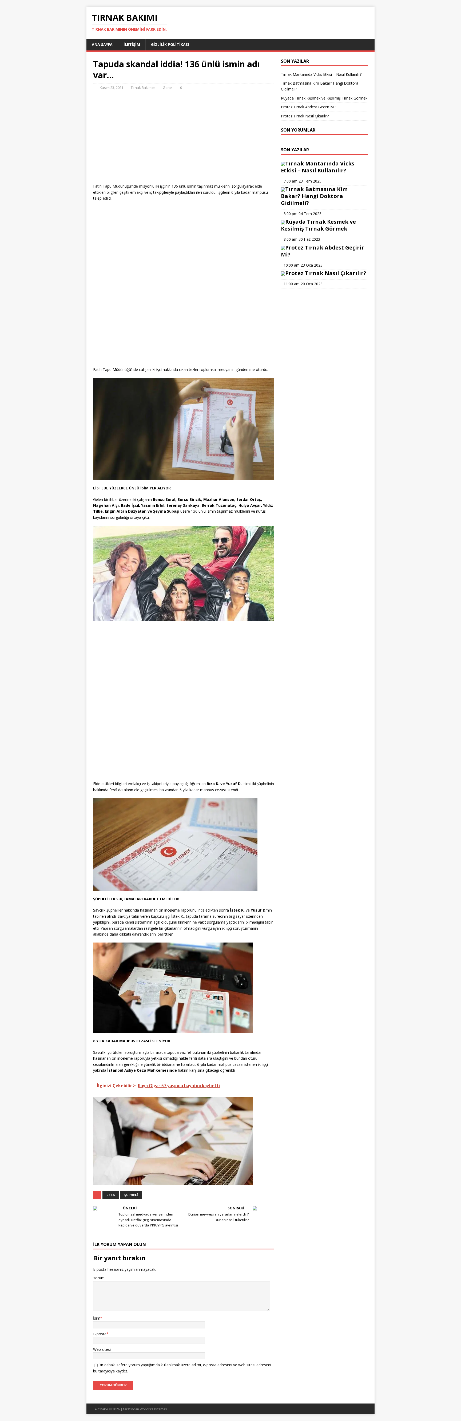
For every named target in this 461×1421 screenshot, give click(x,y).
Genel (168, 87)
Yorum (99, 1277)
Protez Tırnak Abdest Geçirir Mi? (308, 106)
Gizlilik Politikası (170, 44)
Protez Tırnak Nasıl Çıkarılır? (305, 115)
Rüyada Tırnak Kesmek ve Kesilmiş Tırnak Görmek (324, 98)
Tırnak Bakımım (143, 87)
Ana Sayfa (102, 44)
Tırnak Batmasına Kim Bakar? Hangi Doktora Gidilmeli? (314, 196)
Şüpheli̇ (131, 1195)
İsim (96, 1318)
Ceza (110, 1195)
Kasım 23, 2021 (111, 87)
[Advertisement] (183, 146)
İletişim (132, 44)
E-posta (99, 1333)
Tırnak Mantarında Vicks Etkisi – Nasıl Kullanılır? (321, 74)
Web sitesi (102, 1349)
